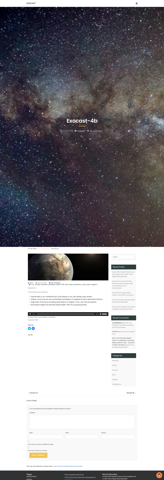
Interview (115, 370)
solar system (86, 284)
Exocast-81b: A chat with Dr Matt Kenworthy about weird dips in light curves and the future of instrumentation (122, 284)
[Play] (30, 314)
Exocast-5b (131, 393)
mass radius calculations (73, 284)
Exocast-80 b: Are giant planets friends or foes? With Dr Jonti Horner (123, 294)
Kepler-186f (60, 284)
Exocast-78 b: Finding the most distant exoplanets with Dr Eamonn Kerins (123, 308)
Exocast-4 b (32, 288)
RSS (36, 320)
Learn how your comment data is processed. (68, 466)
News (114, 375)
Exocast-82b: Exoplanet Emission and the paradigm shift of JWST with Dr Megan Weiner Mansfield (123, 274)
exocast (31, 3)
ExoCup (114, 365)
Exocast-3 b (33, 393)
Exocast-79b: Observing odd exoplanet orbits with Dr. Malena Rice (123, 301)
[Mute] (101, 314)
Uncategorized (116, 384)
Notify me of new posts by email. (37, 450)
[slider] (104, 314)
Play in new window (40, 317)
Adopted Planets (31, 476)
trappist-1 (94, 284)
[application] (68, 314)
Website (103, 432)
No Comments (96, 131)
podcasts (81, 131)
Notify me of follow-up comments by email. (41, 444)
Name (31, 432)
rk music (115, 331)
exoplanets (52, 284)
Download (51, 317)
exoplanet (44, 284)
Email (67, 432)
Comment (32, 412)
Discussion (115, 360)
